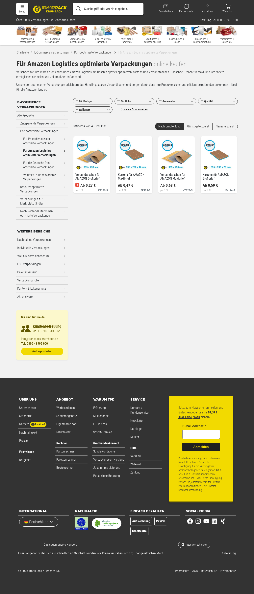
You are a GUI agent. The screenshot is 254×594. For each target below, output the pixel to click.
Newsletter (136, 421)
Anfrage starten (42, 351)
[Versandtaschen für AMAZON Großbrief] (81, 166)
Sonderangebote (66, 416)
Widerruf (135, 464)
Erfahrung (99, 408)
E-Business (100, 424)
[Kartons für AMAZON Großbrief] (209, 166)
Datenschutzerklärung (190, 490)
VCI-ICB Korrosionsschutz (33, 256)
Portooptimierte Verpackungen (39, 131)
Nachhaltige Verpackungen (34, 240)
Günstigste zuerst (198, 126)
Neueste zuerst (225, 126)
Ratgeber (25, 460)
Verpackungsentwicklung (108, 459)
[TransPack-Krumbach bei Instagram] (198, 521)
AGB (195, 571)
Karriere (32, 424)
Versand (135, 456)
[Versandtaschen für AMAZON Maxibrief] (166, 166)
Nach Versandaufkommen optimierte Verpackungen (36, 213)
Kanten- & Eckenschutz (31, 288)
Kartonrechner (65, 451)
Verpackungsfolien (28, 280)
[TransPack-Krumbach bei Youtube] (206, 521)
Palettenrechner (66, 459)
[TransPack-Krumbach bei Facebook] (190, 521)
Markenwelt (63, 432)
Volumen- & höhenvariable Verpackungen (39, 177)
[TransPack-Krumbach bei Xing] (222, 521)
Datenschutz (209, 571)
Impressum (182, 571)
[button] (22, 9)
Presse (23, 441)
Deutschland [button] (38, 521)
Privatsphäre (228, 571)
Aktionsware (25, 296)
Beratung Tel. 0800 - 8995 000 (219, 20)
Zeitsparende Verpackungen (37, 123)
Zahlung (135, 472)
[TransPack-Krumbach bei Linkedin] (214, 521)
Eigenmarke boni (66, 424)
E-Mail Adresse (193, 426)
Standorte (25, 416)
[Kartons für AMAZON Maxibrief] (124, 166)
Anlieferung (229, 553)
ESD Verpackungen (29, 264)
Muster (134, 437)
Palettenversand (27, 272)
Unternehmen (27, 408)
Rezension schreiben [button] (195, 544)
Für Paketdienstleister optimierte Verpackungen (38, 141)
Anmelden (201, 447)
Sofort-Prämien (102, 432)
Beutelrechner (64, 468)
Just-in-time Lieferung (106, 468)
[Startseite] (48, 9)
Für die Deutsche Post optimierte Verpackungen (38, 165)
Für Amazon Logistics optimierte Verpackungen (39, 153)
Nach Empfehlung (169, 126)
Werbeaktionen (65, 408)
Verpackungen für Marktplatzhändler (31, 201)
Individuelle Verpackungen (33, 248)
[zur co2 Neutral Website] (106, 524)
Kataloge (135, 429)
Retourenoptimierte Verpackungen (32, 189)
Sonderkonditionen (104, 451)
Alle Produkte (25, 115)
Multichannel (101, 416)
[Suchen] (78, 9)
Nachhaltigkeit (28, 432)
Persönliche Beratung (106, 476)
